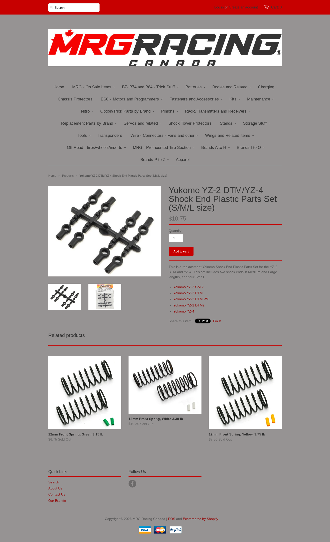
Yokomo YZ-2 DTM (188, 293)
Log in (219, 7)
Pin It (217, 321)
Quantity (175, 231)
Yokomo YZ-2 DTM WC (191, 299)
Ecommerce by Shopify (200, 519)
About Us (55, 488)
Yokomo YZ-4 (183, 311)
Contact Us (56, 494)
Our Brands (57, 501)
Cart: (276, 7)
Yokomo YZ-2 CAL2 (188, 287)
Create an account (243, 7)
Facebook (132, 484)
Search (53, 482)
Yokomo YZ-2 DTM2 (189, 305)
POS (171, 519)
